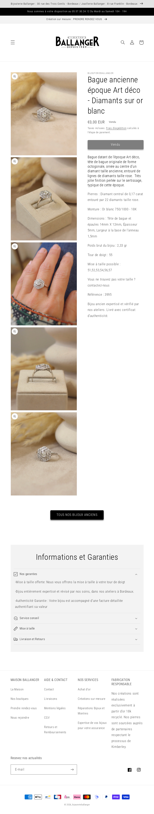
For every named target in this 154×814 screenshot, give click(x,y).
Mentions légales (55, 708)
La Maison (17, 689)
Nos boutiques (20, 699)
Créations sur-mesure (91, 699)
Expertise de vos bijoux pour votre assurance (92, 725)
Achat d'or (84, 689)
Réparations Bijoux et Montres (91, 710)
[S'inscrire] (72, 769)
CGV (47, 717)
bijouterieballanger (81, 804)
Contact (49, 689)
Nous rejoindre (20, 717)
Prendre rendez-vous (24, 708)
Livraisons (50, 699)
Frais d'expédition (116, 128)
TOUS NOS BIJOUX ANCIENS (77, 515)
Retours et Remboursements (55, 729)
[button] (12, 42)
